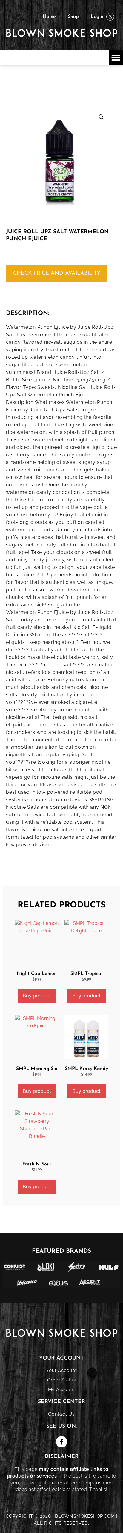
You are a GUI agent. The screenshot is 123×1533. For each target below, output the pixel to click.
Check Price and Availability (56, 273)
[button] (116, 57)
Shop (73, 16)
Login (97, 16)
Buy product (37, 996)
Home (49, 16)
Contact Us (61, 1414)
